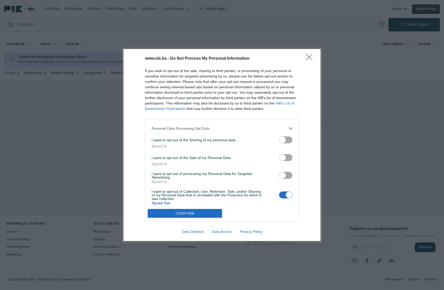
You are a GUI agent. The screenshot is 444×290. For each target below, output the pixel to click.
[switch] (285, 139)
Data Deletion (193, 232)
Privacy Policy (251, 232)
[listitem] (222, 128)
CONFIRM (185, 213)
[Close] (311, 59)
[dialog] (222, 145)
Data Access (222, 232)
